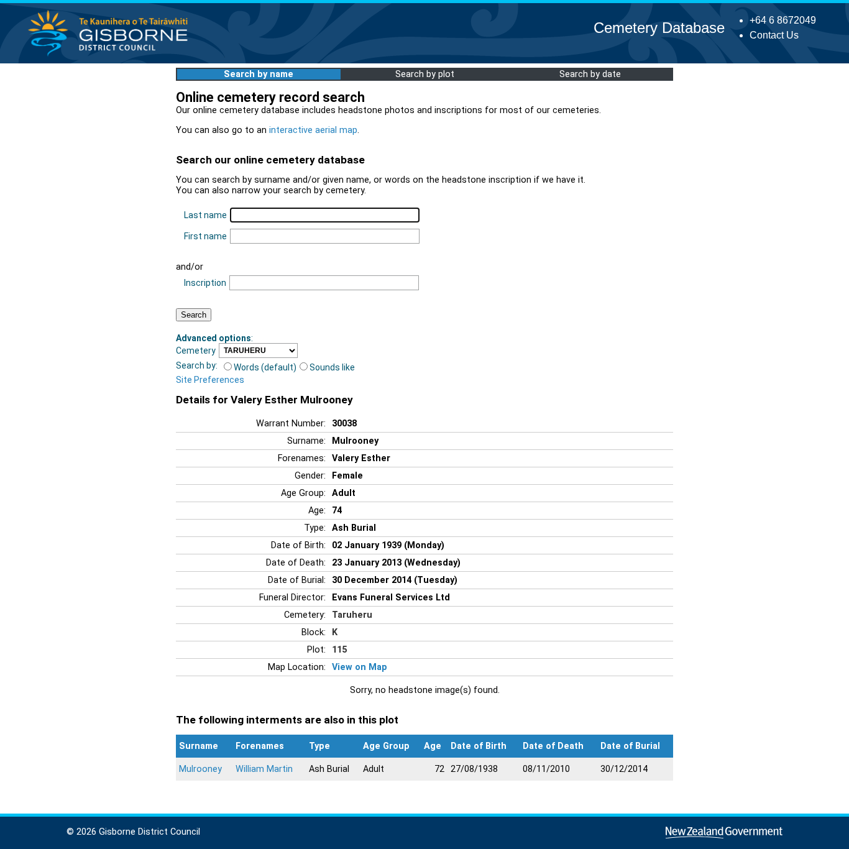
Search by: (197, 365)
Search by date (590, 74)
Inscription (205, 283)
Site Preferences (210, 380)
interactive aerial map (313, 130)
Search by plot (424, 74)
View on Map (359, 667)
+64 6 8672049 (783, 20)
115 (339, 650)
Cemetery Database (659, 27)
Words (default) (265, 367)
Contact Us (774, 35)
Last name (205, 215)
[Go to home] (111, 55)
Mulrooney (200, 769)
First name (205, 236)
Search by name (258, 74)
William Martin (264, 769)
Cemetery (196, 351)
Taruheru (352, 615)
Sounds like (332, 367)
